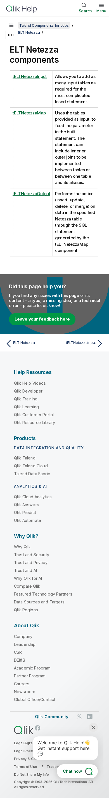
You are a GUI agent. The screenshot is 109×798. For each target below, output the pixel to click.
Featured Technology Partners (43, 594)
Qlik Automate (27, 520)
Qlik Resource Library (34, 422)
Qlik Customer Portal (34, 414)
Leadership (25, 644)
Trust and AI (25, 570)
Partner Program (30, 675)
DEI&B (19, 660)
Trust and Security (31, 554)
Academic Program (32, 668)
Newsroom (24, 691)
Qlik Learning (26, 406)
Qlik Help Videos (30, 383)
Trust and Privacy (31, 562)
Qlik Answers (26, 504)
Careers (21, 683)
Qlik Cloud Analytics (33, 496)
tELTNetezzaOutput (31, 193)
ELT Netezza (29, 32)
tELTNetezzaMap (29, 113)
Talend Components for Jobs (44, 25)
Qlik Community (51, 716)
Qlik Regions (26, 609)
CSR (18, 652)
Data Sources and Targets (39, 601)
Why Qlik (22, 546)
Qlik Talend (24, 458)
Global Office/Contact (34, 699)
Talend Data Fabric (32, 473)
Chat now (72, 771)
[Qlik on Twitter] (79, 716)
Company (23, 636)
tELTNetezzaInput (30, 76)
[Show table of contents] (11, 25)
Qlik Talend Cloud (31, 465)
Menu (101, 10)
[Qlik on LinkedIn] (90, 716)
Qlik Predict (25, 512)
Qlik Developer (28, 391)
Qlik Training (25, 398)
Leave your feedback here (42, 319)
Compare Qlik (27, 586)
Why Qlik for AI (28, 578)
